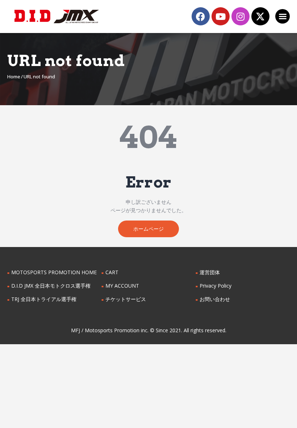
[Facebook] (201, 16)
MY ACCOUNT (122, 285)
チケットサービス (125, 299)
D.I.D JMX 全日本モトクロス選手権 (51, 285)
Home (13, 76)
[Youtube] (221, 16)
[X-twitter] (260, 16)
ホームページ (148, 228)
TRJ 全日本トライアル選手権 (43, 299)
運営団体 (210, 272)
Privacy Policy (215, 285)
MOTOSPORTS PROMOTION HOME (54, 272)
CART (111, 272)
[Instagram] (240, 16)
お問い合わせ (215, 299)
